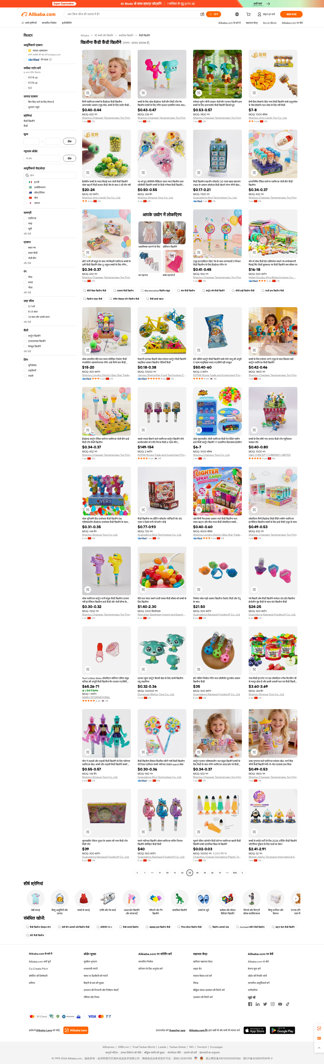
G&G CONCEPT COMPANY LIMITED (270, 454)
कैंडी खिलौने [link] (144, 35)
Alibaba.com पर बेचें (258, 961)
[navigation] (50, 454)
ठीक (69, 141)
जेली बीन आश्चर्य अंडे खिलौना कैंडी (75, 927)
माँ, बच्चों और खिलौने (104, 35)
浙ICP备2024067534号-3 (257, 1058)
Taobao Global (177, 1046)
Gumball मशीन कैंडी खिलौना (252, 927)
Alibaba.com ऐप (198, 1030)
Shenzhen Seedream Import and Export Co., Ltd (162, 614)
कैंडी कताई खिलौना (131, 927)
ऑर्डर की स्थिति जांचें (257, 975)
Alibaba (85, 35)
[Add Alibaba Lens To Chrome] (75, 1030)
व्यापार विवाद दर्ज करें (202, 975)
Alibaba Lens (44, 1030)
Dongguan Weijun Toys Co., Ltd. (156, 694)
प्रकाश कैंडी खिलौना (125, 290)
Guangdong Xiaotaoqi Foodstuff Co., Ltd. (216, 614)
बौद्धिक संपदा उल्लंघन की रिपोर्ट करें (209, 990)
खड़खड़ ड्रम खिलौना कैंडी (159, 927)
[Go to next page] (242, 872)
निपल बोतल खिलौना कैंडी (191, 927)
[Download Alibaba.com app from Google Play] (282, 1030)
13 (190, 872)
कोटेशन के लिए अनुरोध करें (150, 968)
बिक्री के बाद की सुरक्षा (94, 982)
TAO (191, 1046)
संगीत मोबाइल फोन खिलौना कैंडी (126, 299)
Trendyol (202, 1046)
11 (175, 872)
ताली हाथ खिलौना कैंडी (274, 290)
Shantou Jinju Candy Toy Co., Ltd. (268, 117)
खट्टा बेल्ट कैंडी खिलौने (285, 927)
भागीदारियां (252, 990)
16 (212, 872)
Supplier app (177, 1030)
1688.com (123, 1046)
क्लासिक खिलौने (126, 35)
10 (167, 872)
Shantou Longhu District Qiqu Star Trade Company (106, 375)
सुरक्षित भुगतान (90, 961)
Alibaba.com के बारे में (40, 953)
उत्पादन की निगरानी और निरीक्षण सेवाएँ (101, 990)
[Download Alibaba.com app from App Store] (255, 1030)
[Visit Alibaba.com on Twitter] (265, 1004)
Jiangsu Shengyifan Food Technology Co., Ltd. (162, 375)
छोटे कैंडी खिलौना (37, 935)
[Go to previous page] (137, 872)
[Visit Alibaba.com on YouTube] (280, 1004)
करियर (32, 982)
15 (205, 872)
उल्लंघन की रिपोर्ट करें (203, 997)
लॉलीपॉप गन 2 (106, 927)
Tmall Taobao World (143, 1046)
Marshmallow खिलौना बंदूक (157, 290)
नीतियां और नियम (91, 997)
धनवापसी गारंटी (91, 968)
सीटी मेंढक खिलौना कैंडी (96, 290)
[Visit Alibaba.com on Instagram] (272, 1004)
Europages (216, 1046)
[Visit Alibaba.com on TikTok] (287, 1004)
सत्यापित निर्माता (145, 961)
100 (235, 872)
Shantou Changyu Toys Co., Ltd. (211, 454)
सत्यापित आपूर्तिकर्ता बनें (258, 982)
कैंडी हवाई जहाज (156, 299)
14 (197, 872)
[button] (202, 14)
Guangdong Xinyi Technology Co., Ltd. (215, 197)
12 (182, 872)
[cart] (249, 14)
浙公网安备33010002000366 (223, 1058)
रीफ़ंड (195, 982)
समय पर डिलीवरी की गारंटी (96, 975)
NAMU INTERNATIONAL (96, 697)
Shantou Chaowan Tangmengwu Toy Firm (106, 117)
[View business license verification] (196, 1058)
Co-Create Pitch (38, 968)
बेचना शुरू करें (254, 968)
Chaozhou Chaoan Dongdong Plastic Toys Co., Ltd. (217, 856)
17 (220, 872)
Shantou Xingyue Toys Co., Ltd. (155, 197)
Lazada (162, 1046)
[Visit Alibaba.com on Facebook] (250, 1004)
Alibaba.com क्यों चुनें (40, 961)
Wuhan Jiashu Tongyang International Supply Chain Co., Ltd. (273, 856)
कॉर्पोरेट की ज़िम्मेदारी (38, 975)
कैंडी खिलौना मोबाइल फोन (40, 927)
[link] (319, 1028)
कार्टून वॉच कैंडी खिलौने (215, 290)
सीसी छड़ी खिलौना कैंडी (245, 290)
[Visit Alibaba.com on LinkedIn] (257, 1004)
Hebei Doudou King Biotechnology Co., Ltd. (273, 277)
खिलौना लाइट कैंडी (94, 299)
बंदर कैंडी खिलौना (188, 290)
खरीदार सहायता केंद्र (202, 961)
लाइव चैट (197, 968)
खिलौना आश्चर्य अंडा (220, 927)
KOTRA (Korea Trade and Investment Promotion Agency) (217, 375)
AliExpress (109, 1046)
